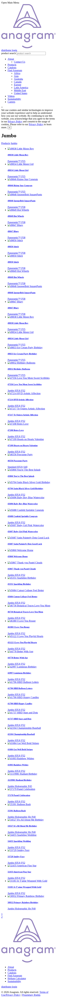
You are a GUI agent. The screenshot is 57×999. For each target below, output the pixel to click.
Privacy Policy (15, 121)
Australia (18, 79)
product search (8, 53)
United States (20, 93)
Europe (17, 84)
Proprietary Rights (31, 995)
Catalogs (12, 67)
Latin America (21, 87)
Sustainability (14, 99)
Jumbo (14, 143)
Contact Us (19, 61)
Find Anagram (15, 70)
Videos (11, 96)
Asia (16, 76)
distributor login (9, 50)
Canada (18, 81)
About (11, 59)
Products (12, 64)
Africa (17, 73)
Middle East (20, 90)
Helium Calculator (17, 978)
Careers (11, 101)
